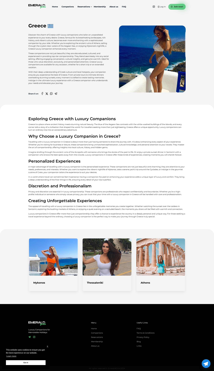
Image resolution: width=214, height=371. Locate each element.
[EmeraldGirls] (37, 6)
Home (55, 6)
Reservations (84, 6)
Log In (163, 6)
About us (113, 6)
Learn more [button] (11, 356)
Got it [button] (25, 363)
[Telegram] (206, 363)
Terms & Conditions (145, 333)
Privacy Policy (143, 337)
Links (139, 346)
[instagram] (154, 6)
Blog (139, 341)
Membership (100, 6)
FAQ (124, 6)
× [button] (47, 346)
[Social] (29, 337)
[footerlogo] (37, 323)
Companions (68, 6)
